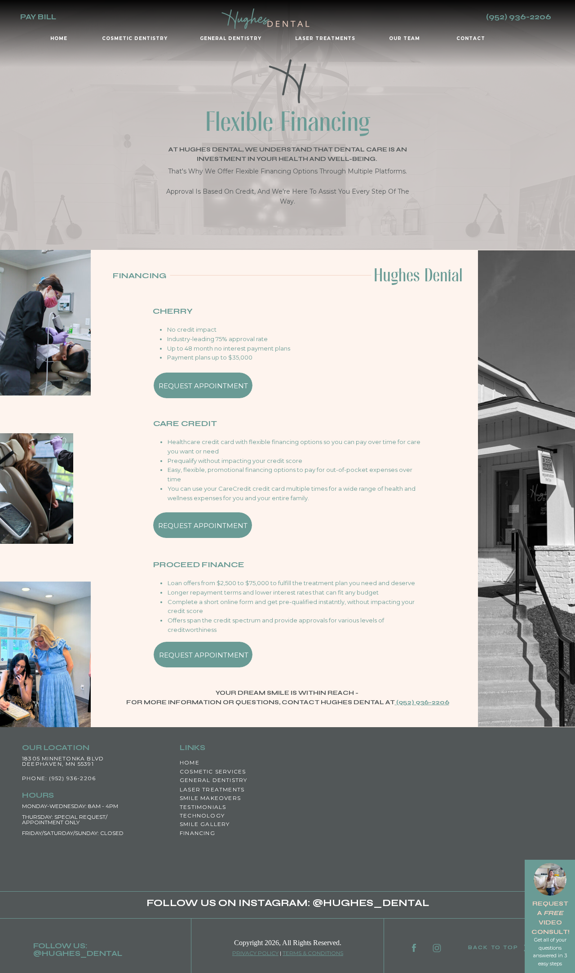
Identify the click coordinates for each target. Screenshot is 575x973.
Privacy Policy (255, 953)
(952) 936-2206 (422, 702)
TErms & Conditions (313, 953)
